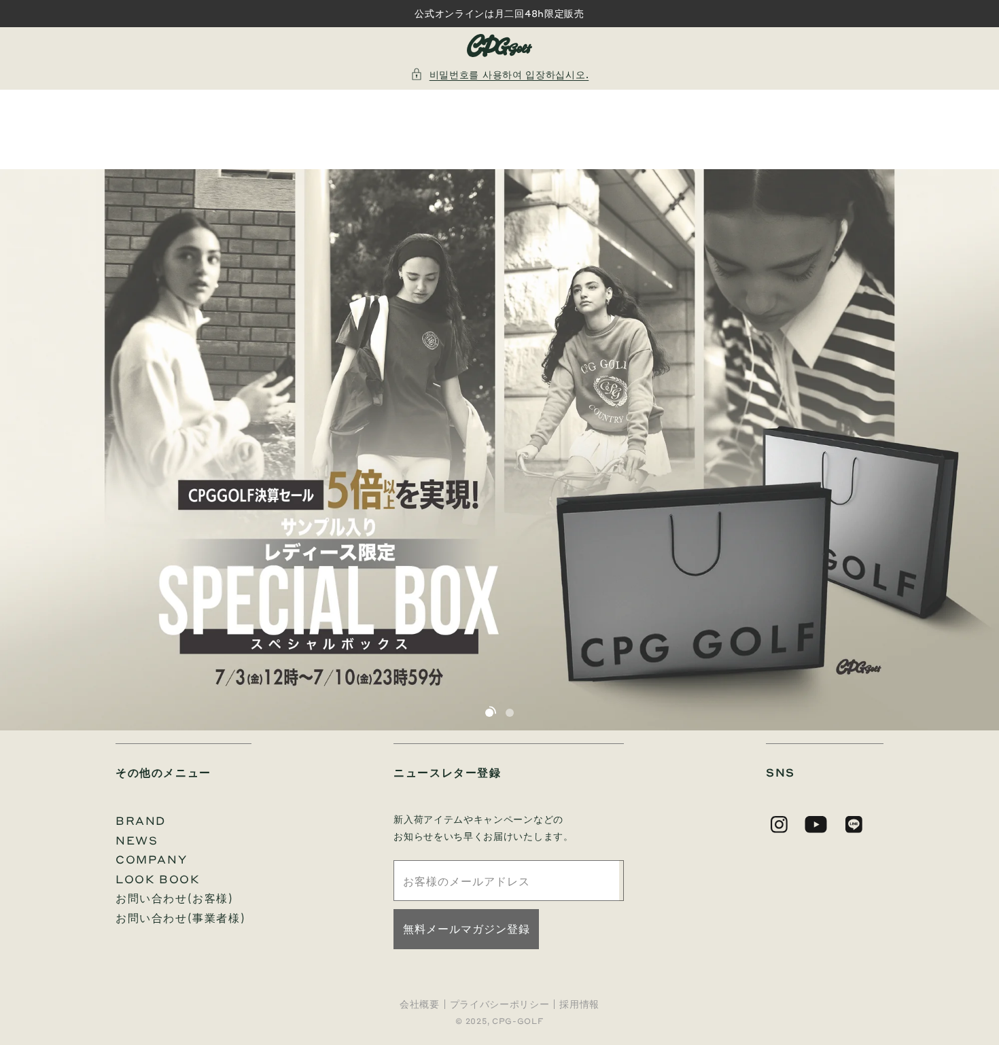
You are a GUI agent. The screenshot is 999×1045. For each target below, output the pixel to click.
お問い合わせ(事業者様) (180, 917)
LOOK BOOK (158, 879)
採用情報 (579, 1004)
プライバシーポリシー (500, 1004)
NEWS (137, 840)
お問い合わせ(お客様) (175, 898)
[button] (499, 74)
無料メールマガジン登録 (466, 928)
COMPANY (151, 859)
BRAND (141, 820)
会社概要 (420, 1004)
